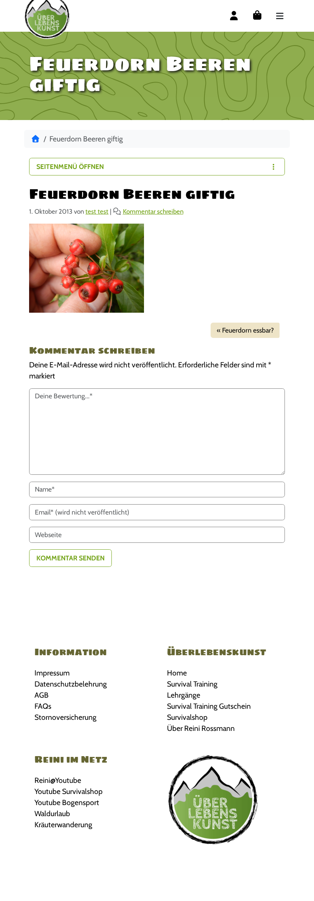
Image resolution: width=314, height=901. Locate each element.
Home (177, 672)
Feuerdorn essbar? (248, 330)
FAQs (42, 706)
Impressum (52, 672)
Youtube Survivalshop (68, 791)
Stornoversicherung (65, 717)
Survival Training (192, 683)
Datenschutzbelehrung (70, 683)
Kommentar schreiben (153, 211)
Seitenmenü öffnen (70, 166)
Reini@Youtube (57, 780)
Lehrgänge (183, 695)
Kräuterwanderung (63, 824)
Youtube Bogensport (66, 802)
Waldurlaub (52, 813)
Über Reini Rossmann (201, 728)
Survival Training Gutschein (209, 706)
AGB (41, 695)
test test (96, 211)
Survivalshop (187, 717)
